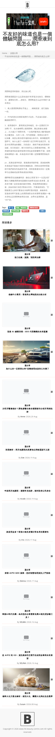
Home (4, 53)
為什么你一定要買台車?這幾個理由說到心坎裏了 (27, 368)
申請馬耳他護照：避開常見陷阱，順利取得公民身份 (28, 490)
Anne (22, 416)
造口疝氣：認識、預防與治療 (28, 257)
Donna (23, 581)
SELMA (23, 622)
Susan (22, 704)
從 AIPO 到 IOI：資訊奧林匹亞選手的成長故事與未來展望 (27, 657)
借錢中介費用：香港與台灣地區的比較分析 (28, 294)
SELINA (23, 663)
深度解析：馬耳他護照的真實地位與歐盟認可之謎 (27, 449)
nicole (22, 498)
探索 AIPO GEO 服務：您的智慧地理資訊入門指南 (27, 573)
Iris (22, 540)
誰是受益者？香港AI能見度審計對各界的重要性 (27, 532)
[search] (53, 2)
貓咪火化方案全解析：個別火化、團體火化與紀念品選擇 (28, 696)
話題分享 (14, 53)
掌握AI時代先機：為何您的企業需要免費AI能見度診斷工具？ (27, 615)
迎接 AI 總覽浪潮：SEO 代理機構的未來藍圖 (27, 331)
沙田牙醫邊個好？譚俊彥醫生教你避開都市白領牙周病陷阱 (28, 410)
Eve (22, 457)
